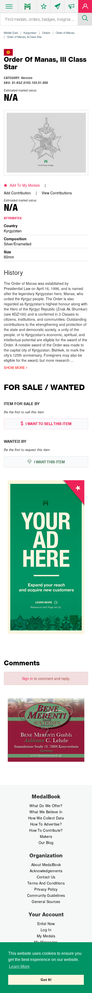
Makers (46, 836)
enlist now (46, 923)
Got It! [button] (46, 980)
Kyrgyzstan (30, 32)
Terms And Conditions (46, 883)
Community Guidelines (46, 895)
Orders (46, 32)
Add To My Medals (25, 185)
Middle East (11, 32)
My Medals (46, 935)
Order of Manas (65, 32)
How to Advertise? (46, 824)
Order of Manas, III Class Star (24, 36)
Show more (15, 367)
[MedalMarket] (71, 7)
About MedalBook (46, 864)
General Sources (46, 901)
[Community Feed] (57, 7)
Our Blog (46, 842)
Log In (46, 929)
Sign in (27, 678)
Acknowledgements (46, 870)
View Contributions (57, 192)
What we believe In (45, 811)
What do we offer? (45, 805)
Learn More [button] (19, 966)
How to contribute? (46, 830)
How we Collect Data (46, 817)
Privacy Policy (45, 889)
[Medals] (27, 6)
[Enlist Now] (85, 7)
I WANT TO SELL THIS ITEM (48, 424)
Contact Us (46, 876)
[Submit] (85, 17)
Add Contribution (17, 192)
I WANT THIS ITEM (49, 462)
